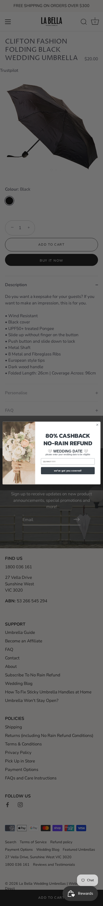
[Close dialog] (97, 424)
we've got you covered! (68, 470)
